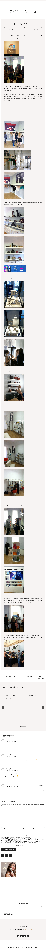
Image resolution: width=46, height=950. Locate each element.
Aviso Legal (23, 944)
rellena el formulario (31, 929)
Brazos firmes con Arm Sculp (9, 675)
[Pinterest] (24, 936)
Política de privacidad (20, 845)
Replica (29, 29)
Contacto (16, 943)
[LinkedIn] (28, 936)
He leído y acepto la (15, 845)
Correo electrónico (22, 828)
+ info (20, 834)
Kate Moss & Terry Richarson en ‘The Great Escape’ (34, 676)
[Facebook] (18, 936)
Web (33, 828)
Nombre (4, 828)
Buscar (41, 906)
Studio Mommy (33, 947)
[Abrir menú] (23, 3)
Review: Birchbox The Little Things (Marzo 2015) (11, 696)
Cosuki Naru (9, 754)
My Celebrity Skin (35, 86)
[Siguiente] (43, 707)
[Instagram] (21, 936)
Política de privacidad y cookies (31, 943)
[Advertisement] (23, 112)
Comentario (5, 809)
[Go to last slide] (3, 707)
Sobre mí (7, 943)
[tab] (20, 726)
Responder (41, 740)
